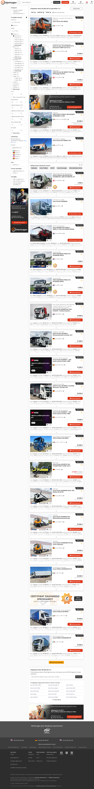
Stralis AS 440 (19, 39)
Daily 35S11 (19, 54)
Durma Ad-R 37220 (35, 685)
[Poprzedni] (31, 26)
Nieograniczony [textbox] (16, 147)
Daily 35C (18, 52)
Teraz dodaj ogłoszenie (74, 107)
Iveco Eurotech (52, 694)
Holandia (18, 154)
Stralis (16, 34)
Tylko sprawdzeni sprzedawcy (17, 183)
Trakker (16, 76)
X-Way (15, 82)
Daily (16, 46)
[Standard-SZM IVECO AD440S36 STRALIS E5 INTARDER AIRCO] (41, 259)
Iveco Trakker (44, 168)
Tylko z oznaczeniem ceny (19, 97)
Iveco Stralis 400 (70, 688)
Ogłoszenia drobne (18, 171)
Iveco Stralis (69, 685)
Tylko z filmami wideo (19, 181)
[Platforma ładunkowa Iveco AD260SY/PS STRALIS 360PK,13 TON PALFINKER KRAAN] (41, 233)
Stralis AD (18, 36)
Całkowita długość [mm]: (17, 105)
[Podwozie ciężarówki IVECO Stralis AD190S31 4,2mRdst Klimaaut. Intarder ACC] (41, 391)
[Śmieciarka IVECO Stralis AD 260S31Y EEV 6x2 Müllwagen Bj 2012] (41, 78)
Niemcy (17, 152)
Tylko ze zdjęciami (18, 179)
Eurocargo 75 (19, 67)
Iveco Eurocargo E (53, 688)
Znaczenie (77, 8)
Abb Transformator (58, 747)
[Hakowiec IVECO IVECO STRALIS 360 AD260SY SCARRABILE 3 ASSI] (41, 120)
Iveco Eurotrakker (53, 697)
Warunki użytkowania (51, 786)
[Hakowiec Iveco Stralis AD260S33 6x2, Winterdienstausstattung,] (41, 522)
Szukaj (57, 2)
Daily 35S (18, 50)
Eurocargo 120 (19, 65)
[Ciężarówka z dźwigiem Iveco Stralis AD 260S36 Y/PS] (41, 146)
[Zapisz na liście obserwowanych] (82, 20)
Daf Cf (52, 168)
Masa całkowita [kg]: (16, 122)
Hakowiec (34, 168)
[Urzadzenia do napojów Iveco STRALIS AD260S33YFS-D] (41, 575)
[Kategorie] (19, 2)
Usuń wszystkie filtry (59, 12)
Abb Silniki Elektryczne (13, 747)
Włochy (17, 150)
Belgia (17, 158)
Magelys (16, 85)
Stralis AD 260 (19, 43)
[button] (91, 2)
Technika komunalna (19, 13)
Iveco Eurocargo (61, 168)
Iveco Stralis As (70, 694)
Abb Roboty (24, 747)
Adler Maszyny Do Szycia (45, 747)
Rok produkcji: (14, 99)
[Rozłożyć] (56, 40)
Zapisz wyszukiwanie (57, 662)
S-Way (15, 72)
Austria (17, 156)
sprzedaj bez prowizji (19, 222)
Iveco (15, 25)
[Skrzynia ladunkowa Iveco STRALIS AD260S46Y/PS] (41, 644)
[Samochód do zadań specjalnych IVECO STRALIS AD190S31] (41, 444)
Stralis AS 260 (19, 41)
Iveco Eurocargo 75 (53, 685)
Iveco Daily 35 (34, 697)
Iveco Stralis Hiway (71, 697)
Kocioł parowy (32, 747)
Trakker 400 (18, 80)
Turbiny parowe (82, 747)
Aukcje (15, 173)
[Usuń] (52, 2)
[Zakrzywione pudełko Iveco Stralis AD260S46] (41, 207)
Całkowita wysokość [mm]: (17, 116)
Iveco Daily (33, 694)
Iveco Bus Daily (34, 691)
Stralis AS (18, 38)
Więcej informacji (78, 598)
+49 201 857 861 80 (18, 740)
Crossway (16, 84)
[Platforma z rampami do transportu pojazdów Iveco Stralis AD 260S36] (41, 26)
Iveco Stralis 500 (70, 691)
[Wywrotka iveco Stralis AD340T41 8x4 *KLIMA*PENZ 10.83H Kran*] (41, 470)
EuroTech (16, 87)
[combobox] (19, 147)
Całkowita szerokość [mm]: (17, 110)
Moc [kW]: (13, 127)
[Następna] (50, 26)
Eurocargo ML (19, 63)
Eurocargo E (19, 61)
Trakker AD (18, 78)
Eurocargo (16, 59)
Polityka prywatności (41, 786)
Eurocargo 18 (19, 69)
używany (16, 164)
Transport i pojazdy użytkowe (18, 10)
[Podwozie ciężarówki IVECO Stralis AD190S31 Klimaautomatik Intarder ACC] (41, 339)
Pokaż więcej (57, 700)
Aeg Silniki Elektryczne (70, 747)
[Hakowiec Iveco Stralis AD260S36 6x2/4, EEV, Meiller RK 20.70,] (41, 496)
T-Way (15, 74)
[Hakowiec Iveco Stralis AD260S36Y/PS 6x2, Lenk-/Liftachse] (41, 548)
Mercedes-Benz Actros (76, 168)
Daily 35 (18, 48)
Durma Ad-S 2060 (35, 688)
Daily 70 (18, 56)
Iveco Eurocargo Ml (53, 691)
